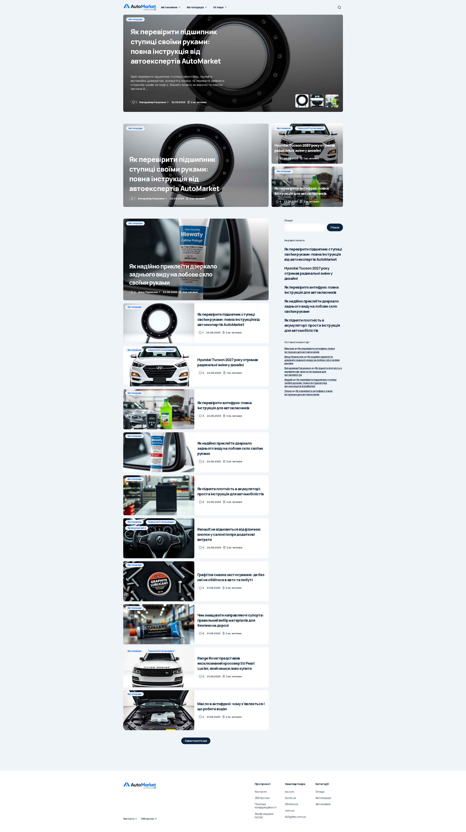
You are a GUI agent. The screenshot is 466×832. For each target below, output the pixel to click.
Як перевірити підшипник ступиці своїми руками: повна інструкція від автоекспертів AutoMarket (313, 254)
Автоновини (135, 19)
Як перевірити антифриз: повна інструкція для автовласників (311, 290)
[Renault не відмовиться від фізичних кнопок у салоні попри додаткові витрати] (158, 538)
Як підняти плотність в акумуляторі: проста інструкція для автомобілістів (312, 325)
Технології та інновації (162, 19)
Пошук (288, 220)
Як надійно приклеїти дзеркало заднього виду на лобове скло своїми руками (311, 306)
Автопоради (135, 128)
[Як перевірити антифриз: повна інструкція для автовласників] (307, 187)
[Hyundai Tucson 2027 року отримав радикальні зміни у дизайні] (233, 63)
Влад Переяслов (294, 356)
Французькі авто (136, 528)
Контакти (128, 818)
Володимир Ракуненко (297, 368)
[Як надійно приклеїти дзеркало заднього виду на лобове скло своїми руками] (196, 259)
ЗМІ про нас (147, 818)
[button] (339, 7)
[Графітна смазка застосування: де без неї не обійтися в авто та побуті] (158, 581)
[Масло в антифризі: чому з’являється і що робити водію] (158, 710)
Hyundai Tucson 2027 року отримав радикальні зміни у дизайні (308, 273)
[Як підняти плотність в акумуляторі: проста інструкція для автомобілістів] (158, 495)
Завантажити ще (196, 741)
